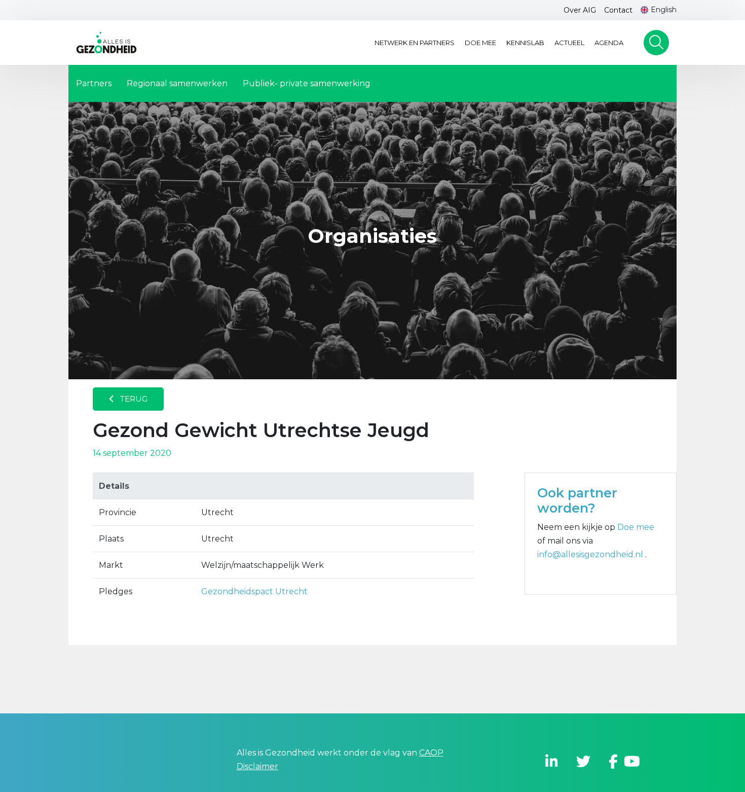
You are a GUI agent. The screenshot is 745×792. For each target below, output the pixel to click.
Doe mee (480, 43)
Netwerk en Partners (415, 43)
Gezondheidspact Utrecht (254, 591)
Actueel (569, 43)
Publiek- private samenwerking (306, 83)
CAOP (431, 753)
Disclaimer (257, 766)
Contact (618, 10)
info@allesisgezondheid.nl (591, 554)
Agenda (608, 43)
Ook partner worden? (577, 500)
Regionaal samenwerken (177, 83)
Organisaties (372, 236)
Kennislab (525, 43)
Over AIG (580, 10)
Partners (93, 83)
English (664, 9)
